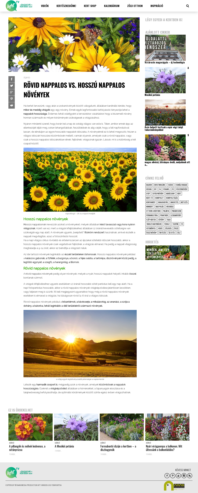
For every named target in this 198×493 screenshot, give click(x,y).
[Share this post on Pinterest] (11, 99)
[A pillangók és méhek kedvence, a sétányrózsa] (30, 427)
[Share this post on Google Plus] (11, 92)
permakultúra (152, 215)
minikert (149, 206)
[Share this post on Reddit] (11, 105)
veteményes (151, 228)
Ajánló (26, 77)
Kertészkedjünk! (66, 6)
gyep (148, 193)
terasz (167, 223)
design (148, 189)
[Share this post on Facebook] (11, 79)
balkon (149, 184)
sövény (161, 219)
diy (155, 189)
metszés (184, 202)
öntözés (162, 232)
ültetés (172, 232)
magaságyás (163, 202)
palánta (166, 210)
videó (160, 228)
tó (182, 223)
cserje (170, 184)
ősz (178, 232)
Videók (45, 6)
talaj (169, 219)
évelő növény (151, 232)
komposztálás (172, 197)
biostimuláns (159, 184)
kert (179, 193)
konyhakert (151, 202)
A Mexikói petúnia (64, 446)
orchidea (169, 206)
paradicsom (176, 210)
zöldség (168, 228)
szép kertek (151, 219)
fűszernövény (182, 189)
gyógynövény (158, 193)
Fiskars (166, 189)
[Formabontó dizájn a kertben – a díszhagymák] (122, 427)
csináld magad (181, 184)
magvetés (174, 202)
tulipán (175, 223)
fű (173, 189)
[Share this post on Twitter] (11, 86)
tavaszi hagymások (153, 223)
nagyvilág (160, 206)
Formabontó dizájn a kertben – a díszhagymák (118, 448)
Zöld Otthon (135, 6)
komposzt (159, 197)
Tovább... (12, 454)
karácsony (170, 193)
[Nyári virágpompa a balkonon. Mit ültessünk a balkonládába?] (167, 427)
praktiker (164, 215)
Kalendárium (111, 6)
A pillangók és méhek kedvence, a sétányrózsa (27, 448)
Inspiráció (156, 6)
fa (160, 189)
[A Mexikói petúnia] (76, 427)
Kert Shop (90, 6)
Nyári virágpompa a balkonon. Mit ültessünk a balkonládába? (164, 448)
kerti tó (149, 197)
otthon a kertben (153, 210)
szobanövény (176, 215)
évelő (176, 228)
